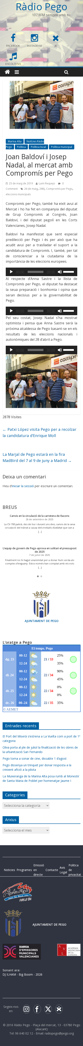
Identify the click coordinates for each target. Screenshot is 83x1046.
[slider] (69, 271)
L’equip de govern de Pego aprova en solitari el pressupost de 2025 (40, 550)
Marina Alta (14, 141)
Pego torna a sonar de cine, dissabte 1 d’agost (35, 758)
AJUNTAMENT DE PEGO (42, 621)
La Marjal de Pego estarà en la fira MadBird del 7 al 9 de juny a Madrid (37, 457)
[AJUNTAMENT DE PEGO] (13, 914)
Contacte (52, 870)
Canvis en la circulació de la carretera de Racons (39, 515)
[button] (38, 576)
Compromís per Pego (59, 189)
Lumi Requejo (47, 183)
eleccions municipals (18, 194)
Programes (24, 870)
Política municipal (61, 147)
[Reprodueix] (11, 272)
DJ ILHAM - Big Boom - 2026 (22, 974)
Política (21, 147)
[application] (41, 272)
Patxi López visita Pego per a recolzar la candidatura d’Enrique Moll (39, 432)
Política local (38, 147)
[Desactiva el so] (60, 272)
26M (41, 189)
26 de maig (31, 189)
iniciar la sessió (23, 486)
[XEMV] (22, 948)
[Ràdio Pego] (7, 72)
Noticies (9, 870)
